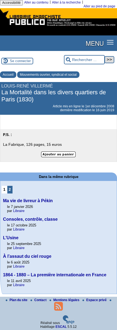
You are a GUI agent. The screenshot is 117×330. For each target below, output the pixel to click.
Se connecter (20, 61)
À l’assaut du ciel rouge (27, 256)
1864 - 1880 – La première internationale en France (54, 275)
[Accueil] (58, 27)
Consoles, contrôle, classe (30, 219)
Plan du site (19, 300)
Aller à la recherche (66, 2)
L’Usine (11, 237)
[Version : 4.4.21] (68, 323)
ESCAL (61, 327)
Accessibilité (11, 3)
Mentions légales (66, 300)
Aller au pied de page (99, 6)
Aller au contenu (36, 2)
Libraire (18, 211)
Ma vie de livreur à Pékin (28, 200)
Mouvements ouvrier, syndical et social (48, 75)
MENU (95, 43)
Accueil (8, 75)
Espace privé (96, 300)
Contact (40, 300)
